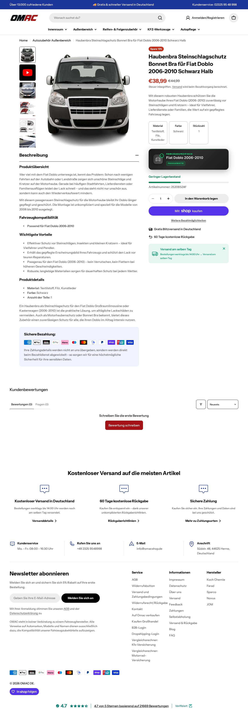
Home (23, 40)
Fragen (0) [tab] (42, 404)
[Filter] (201, 404)
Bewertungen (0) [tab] (21, 404)
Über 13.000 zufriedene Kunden (31, 4)
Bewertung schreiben (124, 425)
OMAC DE (27, 683)
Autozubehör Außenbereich (52, 40)
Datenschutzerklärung (24, 613)
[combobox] (107, 17)
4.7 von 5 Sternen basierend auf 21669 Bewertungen (131, 706)
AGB (66, 608)
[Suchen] (160, 17)
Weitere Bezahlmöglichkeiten (188, 220)
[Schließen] (224, 248)
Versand (177, 86)
